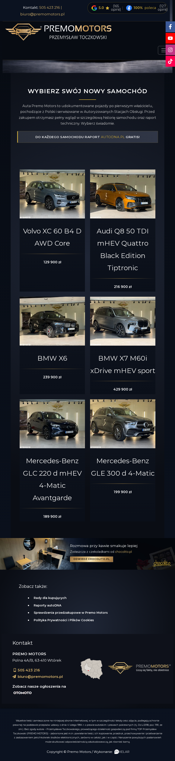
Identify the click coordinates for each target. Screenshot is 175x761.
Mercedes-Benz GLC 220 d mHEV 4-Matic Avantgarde (52, 479)
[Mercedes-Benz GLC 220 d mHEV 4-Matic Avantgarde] (52, 424)
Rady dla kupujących (50, 598)
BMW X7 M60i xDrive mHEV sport (122, 364)
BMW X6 (52, 358)
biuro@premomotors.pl (42, 14)
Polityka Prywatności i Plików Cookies (64, 620)
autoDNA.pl (113, 137)
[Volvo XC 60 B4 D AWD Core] (52, 195)
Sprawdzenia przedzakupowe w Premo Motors (71, 613)
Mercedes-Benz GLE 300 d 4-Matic (123, 467)
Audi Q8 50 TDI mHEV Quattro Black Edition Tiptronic (123, 249)
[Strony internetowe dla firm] (121, 752)
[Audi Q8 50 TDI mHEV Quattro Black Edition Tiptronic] (122, 195)
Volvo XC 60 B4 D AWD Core (52, 237)
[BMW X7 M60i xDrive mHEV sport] (122, 322)
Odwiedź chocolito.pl (91, 558)
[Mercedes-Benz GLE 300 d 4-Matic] (122, 424)
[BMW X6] (52, 322)
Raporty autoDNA (47, 605)
